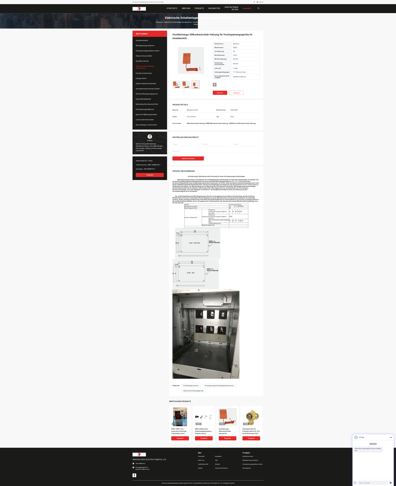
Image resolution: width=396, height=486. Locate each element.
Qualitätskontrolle (203, 464)
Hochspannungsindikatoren (145, 109)
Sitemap (217, 464)
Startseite (159, 22)
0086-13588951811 (154, 165)
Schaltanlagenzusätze (190, 385)
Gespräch (149, 175)
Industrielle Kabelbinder (143, 99)
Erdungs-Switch (141, 78)
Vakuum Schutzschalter (144, 56)
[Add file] (355, 482)
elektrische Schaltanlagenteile (193, 391)
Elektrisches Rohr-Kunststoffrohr (147, 104)
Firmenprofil (201, 456)
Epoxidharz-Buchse (142, 61)
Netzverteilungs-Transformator (146, 125)
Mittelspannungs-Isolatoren (145, 45)
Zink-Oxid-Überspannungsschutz (147, 94)
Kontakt (200, 468)
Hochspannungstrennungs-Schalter (148, 89)
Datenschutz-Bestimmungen (222, 468)
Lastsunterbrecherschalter (145, 119)
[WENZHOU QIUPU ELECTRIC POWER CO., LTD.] (139, 8)
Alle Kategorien (247, 468)
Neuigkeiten (218, 456)
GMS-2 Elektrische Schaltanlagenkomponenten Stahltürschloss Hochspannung (204, 431)
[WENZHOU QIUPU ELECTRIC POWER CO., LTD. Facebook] (254, 2)
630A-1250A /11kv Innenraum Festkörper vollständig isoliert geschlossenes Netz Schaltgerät (179, 431)
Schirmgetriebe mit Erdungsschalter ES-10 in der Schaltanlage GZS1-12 (251, 431)
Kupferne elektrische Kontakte (146, 83)
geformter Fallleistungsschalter (146, 114)
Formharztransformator (144, 73)
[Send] (390, 482)
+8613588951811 (149, 169)
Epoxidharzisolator (142, 40)
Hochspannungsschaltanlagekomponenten (219, 385)
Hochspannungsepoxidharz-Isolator (148, 51)
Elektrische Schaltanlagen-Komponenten (178, 22)
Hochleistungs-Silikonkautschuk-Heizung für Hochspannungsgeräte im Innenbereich (227, 431)
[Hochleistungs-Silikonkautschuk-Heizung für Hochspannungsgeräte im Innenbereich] (180, 417)
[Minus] (391, 437)
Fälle (216, 460)
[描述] (258, 8)
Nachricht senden (188, 158)
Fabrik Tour (201, 460)
